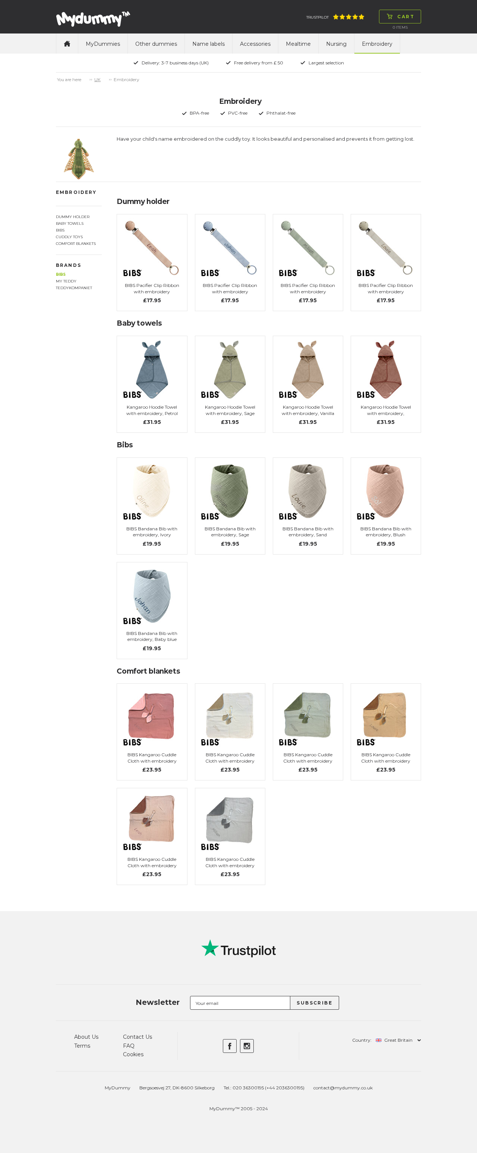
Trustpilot (317, 17)
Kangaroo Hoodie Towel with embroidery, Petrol (152, 410)
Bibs (60, 230)
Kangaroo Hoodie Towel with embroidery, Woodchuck (386, 413)
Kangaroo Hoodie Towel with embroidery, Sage (230, 410)
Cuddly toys (69, 236)
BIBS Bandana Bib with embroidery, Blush (385, 532)
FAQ (129, 1045)
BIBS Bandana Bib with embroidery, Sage (230, 532)
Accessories (255, 44)
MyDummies (103, 44)
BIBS (61, 274)
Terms (82, 1045)
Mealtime (298, 44)
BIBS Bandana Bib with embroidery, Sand (308, 532)
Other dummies (156, 44)
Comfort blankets (76, 243)
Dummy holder (72, 216)
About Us (86, 1037)
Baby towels (69, 223)
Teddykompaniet (74, 287)
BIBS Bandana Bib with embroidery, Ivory (151, 532)
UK (97, 79)
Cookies (133, 1054)
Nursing (336, 44)
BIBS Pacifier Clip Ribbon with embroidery (152, 288)
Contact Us (137, 1037)
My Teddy (66, 281)
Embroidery (377, 44)
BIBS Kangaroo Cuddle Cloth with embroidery (152, 758)
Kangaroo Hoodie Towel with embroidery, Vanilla (308, 410)
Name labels (208, 44)
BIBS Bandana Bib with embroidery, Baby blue (151, 636)
